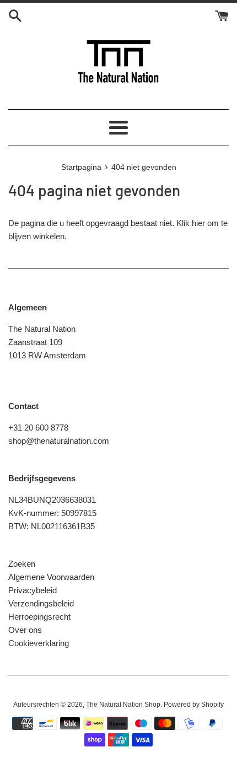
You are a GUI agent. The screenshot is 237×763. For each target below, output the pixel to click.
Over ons (25, 630)
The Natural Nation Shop (123, 704)
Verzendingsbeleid (41, 603)
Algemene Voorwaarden (51, 577)
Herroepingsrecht (39, 616)
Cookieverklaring (38, 643)
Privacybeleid (32, 590)
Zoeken (21, 563)
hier (198, 223)
